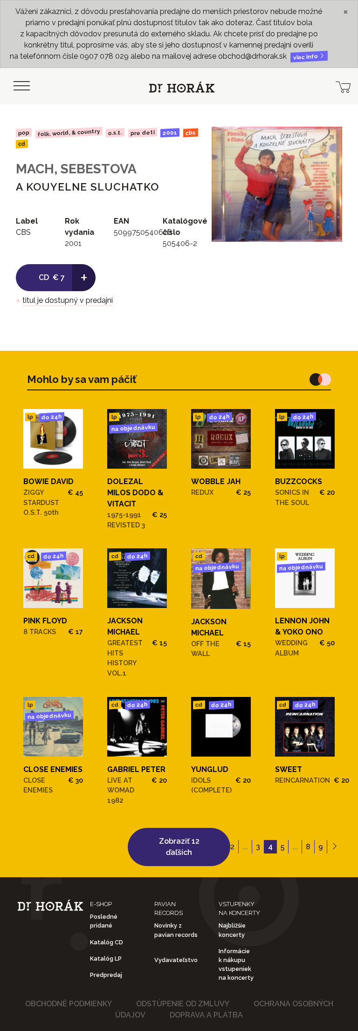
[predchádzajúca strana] (207, 847)
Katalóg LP (106, 958)
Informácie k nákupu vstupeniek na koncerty (236, 965)
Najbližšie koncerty (232, 930)
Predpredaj (106, 974)
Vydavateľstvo (176, 959)
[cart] (343, 86)
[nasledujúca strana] (334, 847)
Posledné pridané (103, 921)
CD (22, 144)
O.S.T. (115, 133)
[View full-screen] (328, 140)
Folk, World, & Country (68, 132)
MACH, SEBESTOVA (76, 169)
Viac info (306, 57)
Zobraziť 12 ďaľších (179, 847)
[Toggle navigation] (21, 86)
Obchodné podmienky (68, 1003)
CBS (191, 132)
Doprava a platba (206, 1015)
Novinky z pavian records (176, 930)
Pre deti (143, 133)
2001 (170, 133)
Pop (23, 132)
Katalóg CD (106, 942)
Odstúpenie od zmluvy (182, 1003)
